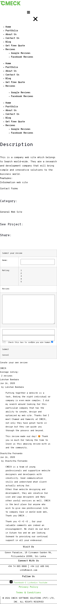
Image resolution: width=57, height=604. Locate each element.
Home (8, 63)
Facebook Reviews (22, 96)
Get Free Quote (15, 82)
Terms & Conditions (28, 592)
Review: (6, 289)
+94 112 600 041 (39, 566)
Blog (8, 78)
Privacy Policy (28, 587)
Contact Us (12, 74)
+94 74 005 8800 (17, 566)
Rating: (6, 271)
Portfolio (12, 67)
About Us (11, 71)
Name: (5, 260)
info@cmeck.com (28, 570)
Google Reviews (20, 92)
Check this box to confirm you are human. (28, 342)
